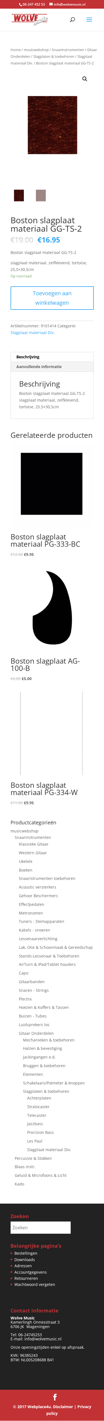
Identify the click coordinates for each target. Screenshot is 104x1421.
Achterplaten (39, 1098)
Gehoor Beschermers (38, 895)
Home (16, 49)
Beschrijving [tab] (27, 356)
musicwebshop (36, 49)
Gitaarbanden (32, 981)
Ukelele (25, 861)
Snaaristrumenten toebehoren (47, 878)
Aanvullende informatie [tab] (39, 366)
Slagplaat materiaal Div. (33, 332)
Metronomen (31, 913)
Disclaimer (63, 1406)
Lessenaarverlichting (38, 938)
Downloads (24, 1259)
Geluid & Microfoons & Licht (41, 1175)
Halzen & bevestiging (42, 1048)
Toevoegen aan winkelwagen (52, 297)
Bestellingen (25, 1253)
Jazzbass (35, 1123)
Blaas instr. (25, 1166)
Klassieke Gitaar (34, 844)
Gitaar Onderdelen (36, 1033)
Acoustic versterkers (37, 887)
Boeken (25, 870)
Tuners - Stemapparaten (41, 921)
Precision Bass (40, 1132)
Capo (23, 973)
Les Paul (34, 1141)
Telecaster (36, 1115)
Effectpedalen (31, 904)
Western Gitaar (33, 852)
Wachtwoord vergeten (34, 1284)
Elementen (33, 1074)
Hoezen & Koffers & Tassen (44, 1007)
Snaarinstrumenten (68, 49)
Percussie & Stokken (33, 1158)
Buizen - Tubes (33, 1016)
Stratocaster (38, 1106)
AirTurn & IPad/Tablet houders (47, 964)
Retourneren (26, 1278)
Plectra (25, 999)
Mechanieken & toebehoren (49, 1040)
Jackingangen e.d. (39, 1057)
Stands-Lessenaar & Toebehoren (49, 956)
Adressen (23, 1265)
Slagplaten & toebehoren (53, 56)
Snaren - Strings (34, 990)
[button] (85, 79)
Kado (19, 1184)
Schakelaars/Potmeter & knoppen (54, 1083)
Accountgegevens (30, 1272)
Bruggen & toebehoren (44, 1065)
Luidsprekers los (34, 1024)
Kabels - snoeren (34, 930)
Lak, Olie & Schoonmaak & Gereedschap (56, 947)
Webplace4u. (39, 1406)
